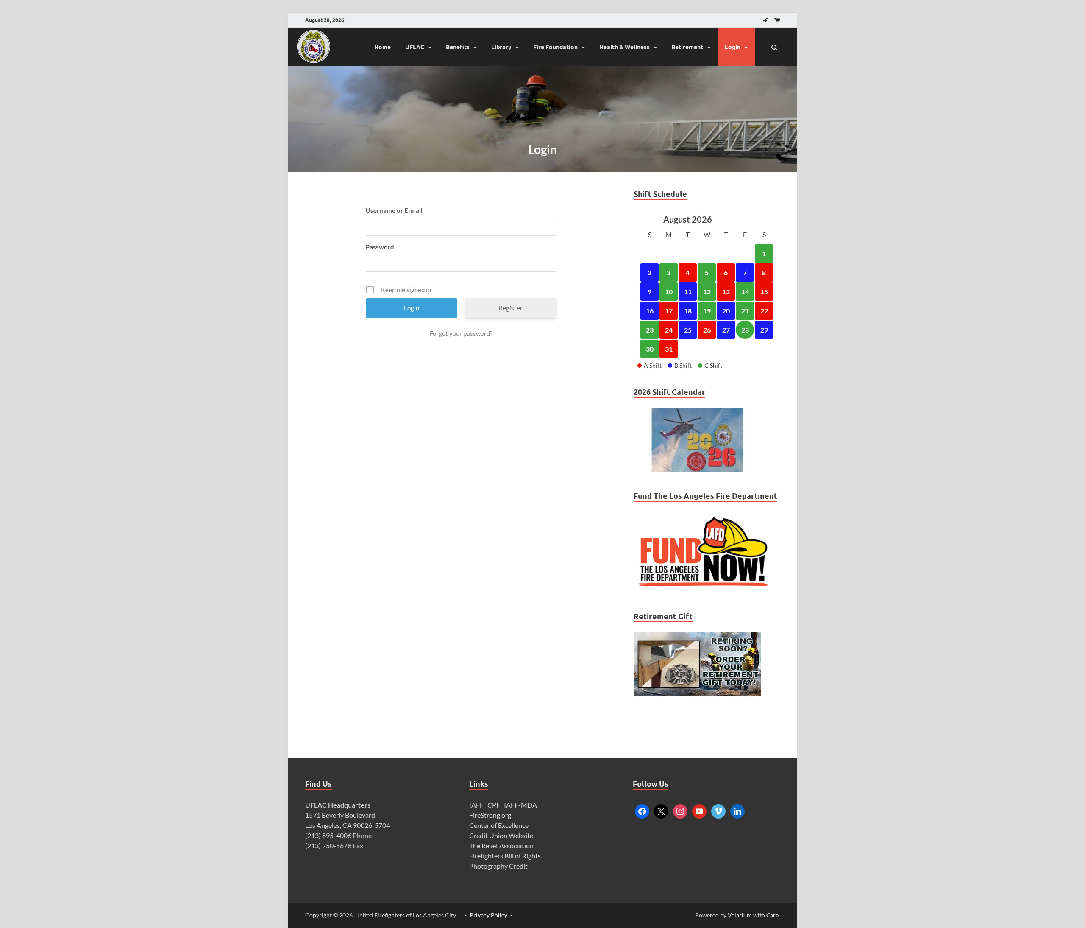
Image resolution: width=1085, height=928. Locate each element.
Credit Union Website (501, 835)
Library (501, 47)
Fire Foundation (555, 47)
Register (510, 308)
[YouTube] (699, 810)
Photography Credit (499, 866)
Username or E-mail (394, 210)
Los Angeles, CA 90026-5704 (347, 825)
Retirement (687, 47)
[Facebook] (642, 810)
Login (732, 47)
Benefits (458, 47)
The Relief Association (501, 845)
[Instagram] (680, 810)
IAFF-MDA (520, 805)
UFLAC (414, 47)
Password (380, 247)
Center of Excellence (499, 825)
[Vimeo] (718, 810)
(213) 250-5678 (328, 845)
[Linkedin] (737, 810)
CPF (493, 805)
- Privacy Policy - (488, 915)
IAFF (476, 805)
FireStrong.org (490, 815)
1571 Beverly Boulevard (340, 815)
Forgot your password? (461, 333)
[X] (661, 810)
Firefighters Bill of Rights (505, 856)
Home (382, 47)
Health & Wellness (624, 47)
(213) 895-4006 (328, 835)
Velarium (740, 915)
